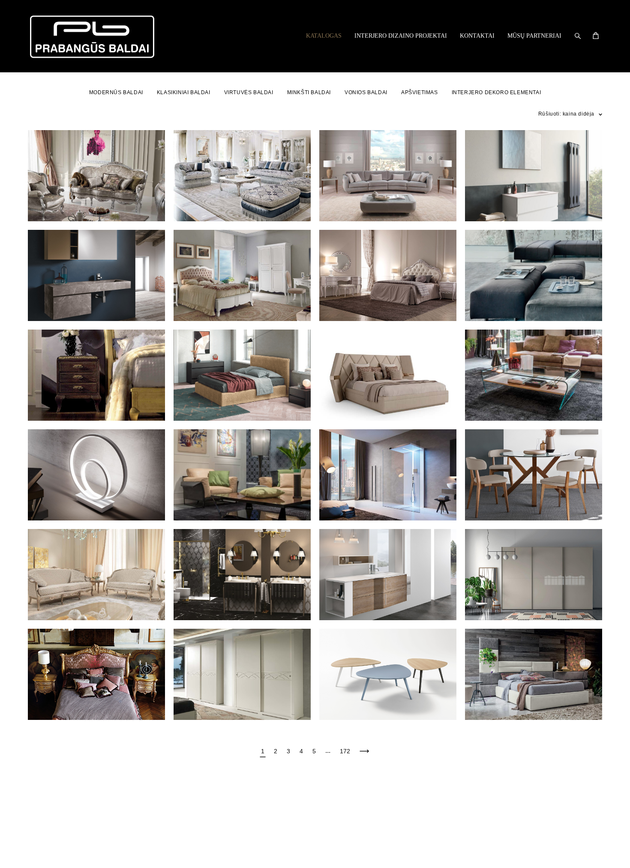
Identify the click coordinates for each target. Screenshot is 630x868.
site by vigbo (44, 848)
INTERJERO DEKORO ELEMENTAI (496, 92)
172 (345, 751)
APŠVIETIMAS (419, 92)
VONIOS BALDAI (366, 92)
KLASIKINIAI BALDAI (183, 92)
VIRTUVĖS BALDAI (248, 92)
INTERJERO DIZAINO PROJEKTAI (400, 36)
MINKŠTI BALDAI (309, 92)
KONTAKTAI (477, 36)
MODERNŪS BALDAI (116, 92)
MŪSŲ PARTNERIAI (534, 36)
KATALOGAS (324, 36)
